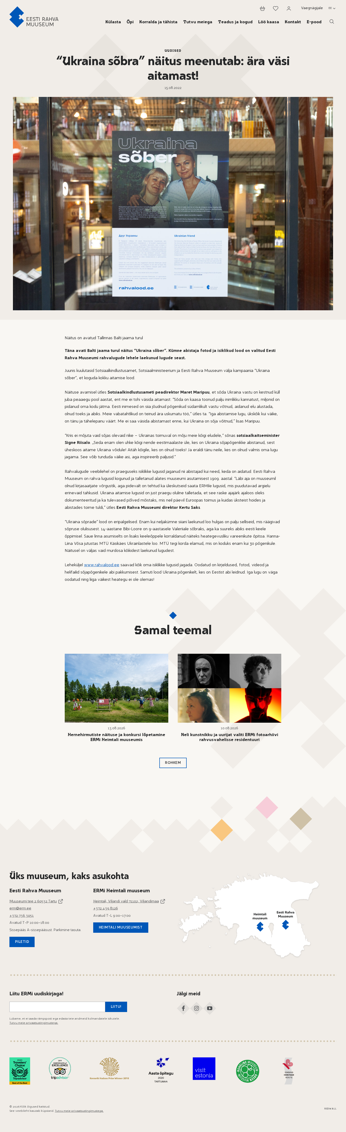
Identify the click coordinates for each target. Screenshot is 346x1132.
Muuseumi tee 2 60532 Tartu (33, 901)
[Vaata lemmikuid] (275, 8)
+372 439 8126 (105, 908)
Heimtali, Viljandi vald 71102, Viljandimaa (126, 901)
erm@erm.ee (20, 908)
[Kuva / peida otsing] (331, 21)
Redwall (330, 1109)
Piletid (22, 942)
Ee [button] (330, 8)
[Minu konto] (288, 8)
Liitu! (116, 1007)
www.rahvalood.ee (101, 565)
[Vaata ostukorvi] (262, 8)
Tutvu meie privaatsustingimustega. (33, 1023)
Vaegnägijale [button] (312, 8)
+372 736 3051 (21, 916)
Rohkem (173, 763)
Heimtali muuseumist (121, 927)
